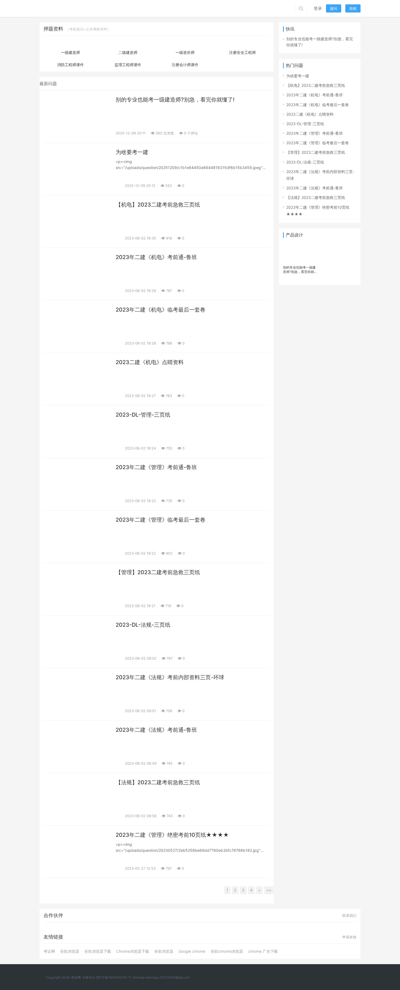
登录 (318, 8)
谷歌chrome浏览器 (227, 951)
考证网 (49, 951)
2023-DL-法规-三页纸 (143, 625)
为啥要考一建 (132, 152)
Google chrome (192, 951)
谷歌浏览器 (69, 951)
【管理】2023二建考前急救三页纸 (158, 572)
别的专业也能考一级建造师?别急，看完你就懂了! (175, 99)
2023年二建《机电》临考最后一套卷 (160, 309)
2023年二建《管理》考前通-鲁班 (156, 467)
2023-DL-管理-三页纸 (143, 414)
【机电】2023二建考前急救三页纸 (158, 204)
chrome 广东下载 (263, 951)
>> (268, 890)
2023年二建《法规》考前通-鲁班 (156, 730)
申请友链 (349, 937)
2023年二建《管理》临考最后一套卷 (160, 519)
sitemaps (152, 977)
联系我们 (349, 915)
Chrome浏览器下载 (132, 951)
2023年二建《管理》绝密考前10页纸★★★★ (172, 835)
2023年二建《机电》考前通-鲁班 (156, 257)
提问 (333, 8)
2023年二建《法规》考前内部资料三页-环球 (170, 677)
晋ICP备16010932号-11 (114, 977)
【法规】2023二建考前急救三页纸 (158, 782)
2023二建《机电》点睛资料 (150, 362)
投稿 (352, 8)
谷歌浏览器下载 (97, 951)
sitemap (138, 977)
